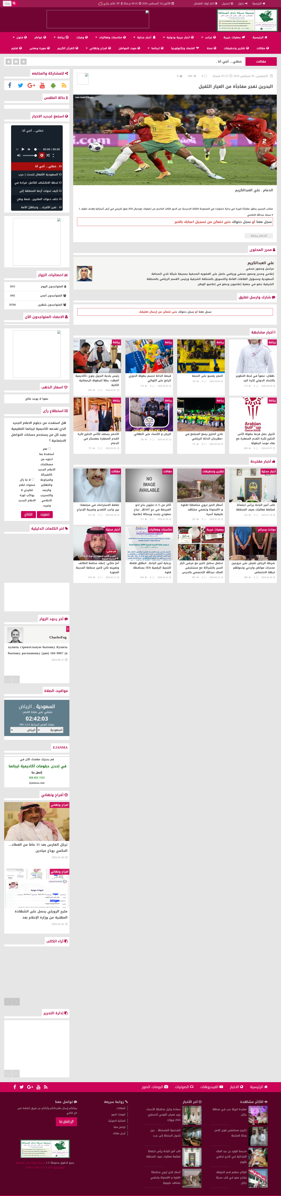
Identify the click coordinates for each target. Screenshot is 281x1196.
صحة (210, 48)
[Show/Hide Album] (53, 154)
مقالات (261, 48)
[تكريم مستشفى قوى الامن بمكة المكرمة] (258, 1145)
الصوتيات (182, 1086)
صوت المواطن (128, 48)
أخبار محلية (144, 37)
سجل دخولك (241, 222)
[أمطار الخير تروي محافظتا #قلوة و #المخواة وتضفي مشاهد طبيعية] (191, 1187)
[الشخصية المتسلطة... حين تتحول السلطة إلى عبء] (191, 1145)
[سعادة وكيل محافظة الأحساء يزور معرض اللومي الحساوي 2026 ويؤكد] (191, 1124)
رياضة (61, 37)
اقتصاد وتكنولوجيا (183, 48)
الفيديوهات (209, 1086)
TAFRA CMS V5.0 (35, 1167)
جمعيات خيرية (232, 37)
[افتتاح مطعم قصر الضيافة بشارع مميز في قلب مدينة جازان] (258, 1187)
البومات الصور (152, 1086)
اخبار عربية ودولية (178, 37)
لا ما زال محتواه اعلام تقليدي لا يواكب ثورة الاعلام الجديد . (27, 492)
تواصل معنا (119, 1127)
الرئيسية (257, 3)
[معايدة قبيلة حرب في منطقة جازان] (258, 1124)
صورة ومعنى (38, 48)
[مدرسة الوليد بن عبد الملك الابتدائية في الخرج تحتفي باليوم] (258, 1166)
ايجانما (155, 48)
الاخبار (234, 1086)
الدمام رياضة (259, 235)
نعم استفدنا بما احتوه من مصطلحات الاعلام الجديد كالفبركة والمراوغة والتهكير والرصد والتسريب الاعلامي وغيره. (46, 477)
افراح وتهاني (98, 48)
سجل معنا (264, 222)
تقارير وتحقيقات (235, 48)
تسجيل (226, 3)
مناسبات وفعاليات (110, 37)
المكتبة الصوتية (116, 1120)
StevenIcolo (58, 637)
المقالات (120, 1108)
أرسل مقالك (119, 1133)
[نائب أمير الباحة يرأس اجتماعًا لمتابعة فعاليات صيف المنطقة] (191, 1166)
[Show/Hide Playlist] (53, 156)
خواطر (38, 37)
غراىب (208, 37)
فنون (19, 37)
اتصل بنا (64, 1122)
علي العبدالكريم (261, 263)
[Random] (48, 155)
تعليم (15, 48)
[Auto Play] (42, 155)
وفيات (80, 37)
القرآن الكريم (66, 48)
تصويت (44, 515)
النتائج (28, 515)
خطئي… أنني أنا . (229, 61)
